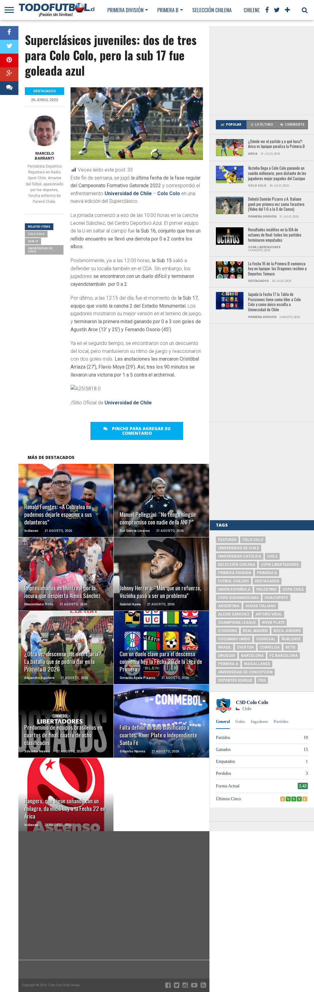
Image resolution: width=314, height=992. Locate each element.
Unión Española (234, 589)
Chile (272, 556)
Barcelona (252, 655)
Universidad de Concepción (245, 672)
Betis (290, 647)
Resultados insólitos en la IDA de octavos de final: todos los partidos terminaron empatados (274, 235)
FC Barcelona (284, 655)
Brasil (224, 647)
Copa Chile (293, 589)
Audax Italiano (260, 606)
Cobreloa (270, 647)
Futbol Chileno (233, 581)
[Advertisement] (262, 70)
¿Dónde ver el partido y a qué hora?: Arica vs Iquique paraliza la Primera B (276, 144)
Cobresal (266, 639)
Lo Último (264, 125)
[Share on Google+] (9, 74)
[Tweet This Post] (9, 47)
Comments (294, 125)
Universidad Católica (239, 556)
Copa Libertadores (280, 564)
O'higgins (227, 631)
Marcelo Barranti (44, 156)
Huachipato (276, 598)
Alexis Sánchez (234, 614)
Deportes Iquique (235, 680)
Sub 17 (33, 241)
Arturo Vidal (268, 614)
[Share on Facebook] (9, 33)
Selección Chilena (212, 10)
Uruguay (226, 655)
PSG (262, 680)
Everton (245, 647)
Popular (233, 125)
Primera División (125, 10)
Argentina (228, 606)
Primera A (228, 664)
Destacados (267, 581)
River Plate (273, 622)
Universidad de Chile (128, 193)
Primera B (167, 10)
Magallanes (257, 664)
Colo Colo (168, 193)
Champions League (237, 622)
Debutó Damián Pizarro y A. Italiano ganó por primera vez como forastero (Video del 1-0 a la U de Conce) (276, 204)
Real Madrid (255, 631)
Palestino (266, 589)
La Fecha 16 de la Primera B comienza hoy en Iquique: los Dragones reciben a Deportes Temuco (277, 269)
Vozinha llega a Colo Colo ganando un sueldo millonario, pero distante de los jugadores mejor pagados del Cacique (277, 173)
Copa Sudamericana (238, 598)
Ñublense (291, 639)
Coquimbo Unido (234, 639)
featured (227, 540)
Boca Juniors (287, 631)
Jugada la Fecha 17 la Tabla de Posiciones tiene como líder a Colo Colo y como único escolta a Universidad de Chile (274, 302)
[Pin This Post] (9, 60)
